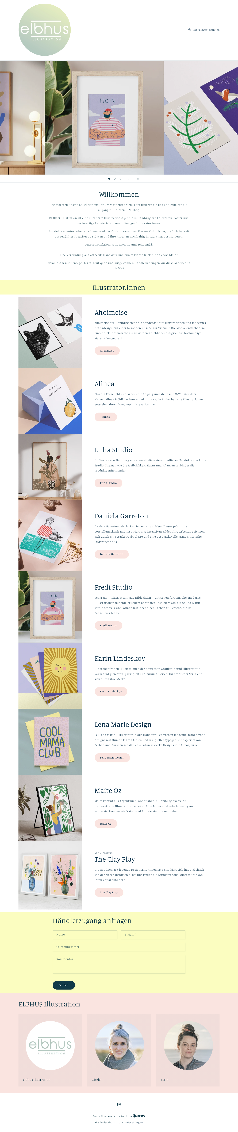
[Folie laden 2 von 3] (114, 179)
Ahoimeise (107, 350)
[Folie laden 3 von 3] (120, 179)
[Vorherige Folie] (100, 178)
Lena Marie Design (112, 757)
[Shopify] (139, 1116)
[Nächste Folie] (129, 178)
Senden (64, 985)
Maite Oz (106, 823)
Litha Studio (108, 482)
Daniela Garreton (111, 554)
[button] (204, 30)
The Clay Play (109, 892)
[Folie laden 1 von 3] (109, 179)
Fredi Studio (108, 625)
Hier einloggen (134, 1122)
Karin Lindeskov (111, 691)
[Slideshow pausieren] (137, 178)
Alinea (105, 416)
